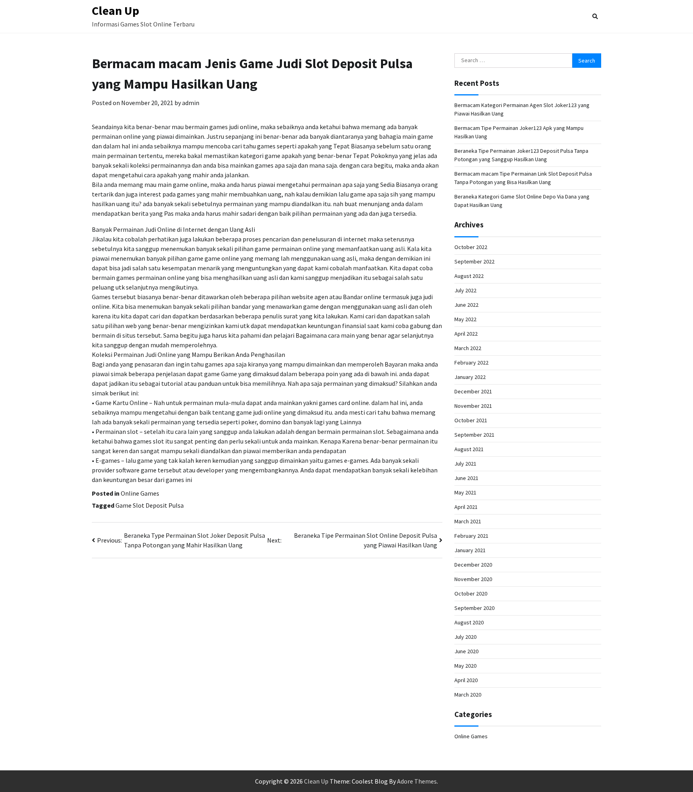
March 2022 (467, 348)
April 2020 (466, 680)
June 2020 (466, 651)
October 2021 (470, 420)
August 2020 (469, 622)
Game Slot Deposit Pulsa (150, 505)
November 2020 (473, 579)
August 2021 (469, 449)
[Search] (595, 16)
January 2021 (470, 550)
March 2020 (467, 694)
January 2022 (470, 377)
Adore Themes (417, 781)
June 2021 (466, 478)
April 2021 (466, 506)
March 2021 (467, 521)
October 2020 (470, 593)
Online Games (140, 493)
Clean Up (115, 10)
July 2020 (465, 636)
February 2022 (471, 362)
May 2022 (465, 319)
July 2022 (465, 290)
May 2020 (465, 665)
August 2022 (469, 276)
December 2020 (473, 564)
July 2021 (465, 463)
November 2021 (473, 405)
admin (190, 103)
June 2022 (466, 304)
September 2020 (474, 608)
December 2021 (473, 391)
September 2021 (474, 434)
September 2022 (474, 261)
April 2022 (466, 333)
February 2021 (471, 535)
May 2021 (465, 492)
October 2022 (470, 247)
